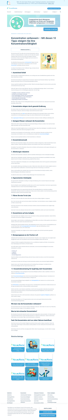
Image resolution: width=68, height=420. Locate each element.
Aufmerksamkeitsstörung (52, 398)
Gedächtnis (9, 394)
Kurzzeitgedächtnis (11, 400)
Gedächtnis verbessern (38, 398)
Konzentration (14, 65)
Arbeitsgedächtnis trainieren (39, 394)
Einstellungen (48, 408)
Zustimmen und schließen (48, 415)
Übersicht (9, 11)
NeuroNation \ (14, 33)
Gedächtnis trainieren (38, 396)
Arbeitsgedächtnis (35, 280)
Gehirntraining (15, 284)
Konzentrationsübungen (18, 276)
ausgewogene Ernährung (18, 117)
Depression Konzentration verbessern (26, 401)
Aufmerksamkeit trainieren (26, 394)
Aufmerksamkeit (28, 62)
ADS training (49, 394)
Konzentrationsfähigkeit (44, 134)
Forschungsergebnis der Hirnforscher (28, 226)
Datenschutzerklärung (18, 412)
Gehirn (23, 113)
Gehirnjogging (20, 33)
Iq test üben (36, 400)
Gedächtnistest (10, 398)
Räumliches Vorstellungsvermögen (51, 401)
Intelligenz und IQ (27, 33)
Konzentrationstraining (19, 273)
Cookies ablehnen (47, 412)
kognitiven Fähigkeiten (45, 294)
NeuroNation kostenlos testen (54, 8)
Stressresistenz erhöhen (39, 402)
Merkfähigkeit (10, 402)
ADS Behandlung (50, 396)
